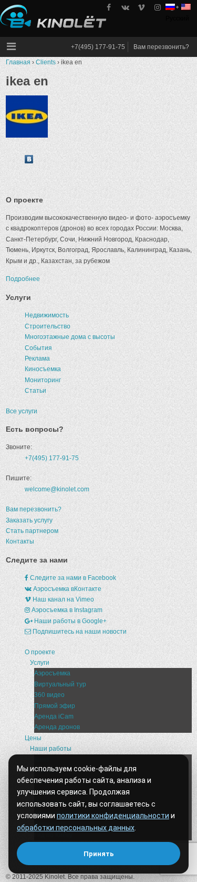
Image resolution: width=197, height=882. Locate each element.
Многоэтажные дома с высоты (70, 337)
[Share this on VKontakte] (29, 161)
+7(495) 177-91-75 (98, 47)
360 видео (49, 695)
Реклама (37, 358)
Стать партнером (32, 531)
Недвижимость (47, 315)
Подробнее (23, 279)
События (38, 348)
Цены (33, 738)
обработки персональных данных (75, 827)
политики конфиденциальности (113, 815)
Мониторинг (43, 380)
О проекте (40, 652)
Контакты (20, 541)
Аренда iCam (54, 716)
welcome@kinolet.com (57, 489)
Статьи (35, 390)
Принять (99, 854)
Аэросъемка (52, 673)
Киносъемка (43, 369)
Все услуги (21, 411)
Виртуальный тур (60, 684)
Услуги (39, 662)
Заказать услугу (29, 520)
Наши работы (50, 748)
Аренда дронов (57, 727)
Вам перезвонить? (161, 47)
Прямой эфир (54, 706)
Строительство (47, 326)
